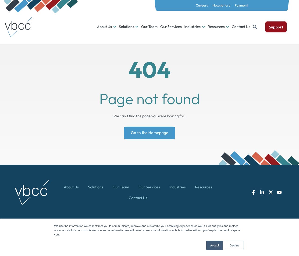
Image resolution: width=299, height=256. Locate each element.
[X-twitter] (270, 192)
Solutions (95, 187)
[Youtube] (279, 192)
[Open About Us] (114, 26)
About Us (71, 187)
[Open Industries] (203, 26)
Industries (177, 187)
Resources (203, 187)
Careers (202, 5)
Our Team (121, 187)
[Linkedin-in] (262, 192)
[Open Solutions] (137, 26)
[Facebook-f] (253, 192)
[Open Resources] (227, 26)
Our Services (149, 187)
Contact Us (138, 197)
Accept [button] (214, 245)
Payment (241, 5)
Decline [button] (234, 245)
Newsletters (221, 5)
